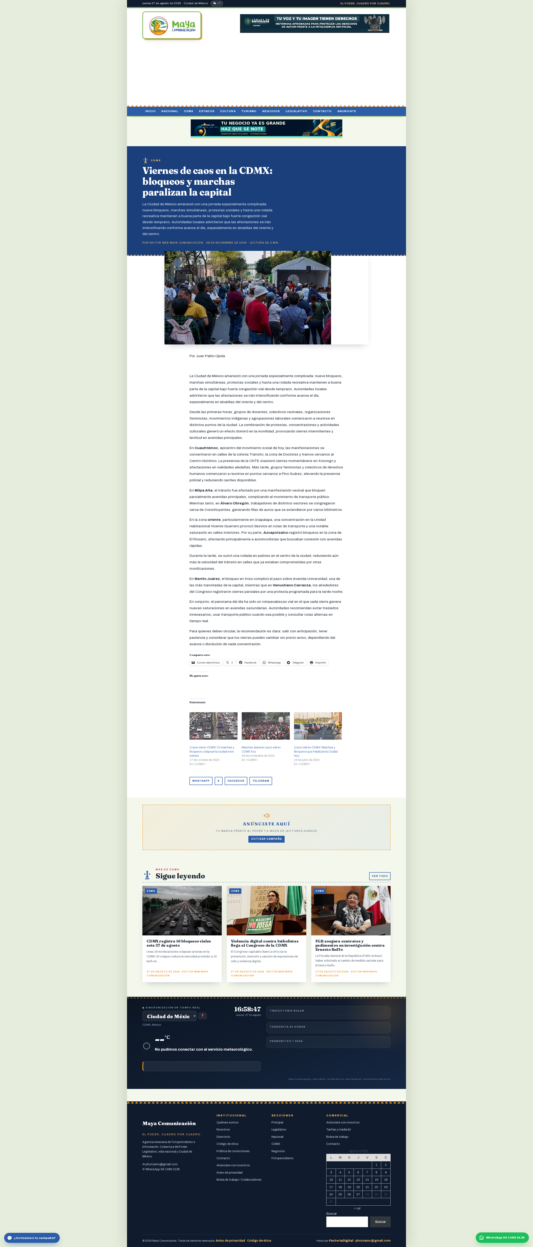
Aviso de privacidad (230, 1172)
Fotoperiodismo (282, 1158)
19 (349, 1187)
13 (358, 1179)
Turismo (249, 111)
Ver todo (380, 876)
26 (349, 1194)
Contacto (322, 111)
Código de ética (227, 1143)
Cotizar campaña (266, 838)
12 (349, 1179)
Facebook (236, 781)
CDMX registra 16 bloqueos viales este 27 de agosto (179, 943)
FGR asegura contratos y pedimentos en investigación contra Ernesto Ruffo (350, 945)
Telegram (260, 781)
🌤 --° (217, 3)
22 (376, 1187)
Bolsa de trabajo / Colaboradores (239, 1179)
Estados (206, 111)
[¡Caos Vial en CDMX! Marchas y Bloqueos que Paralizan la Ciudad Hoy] (318, 726)
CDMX (188, 111)
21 (367, 1187)
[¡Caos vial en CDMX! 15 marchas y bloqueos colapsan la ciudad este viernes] (213, 726)
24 (331, 1194)
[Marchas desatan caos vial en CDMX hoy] (266, 726)
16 (386, 1179)
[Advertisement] (266, 73)
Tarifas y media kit (338, 1129)
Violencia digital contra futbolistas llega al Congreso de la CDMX (265, 943)
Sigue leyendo (180, 875)
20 (358, 1187)
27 (358, 1194)
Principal (277, 1122)
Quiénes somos (227, 1122)
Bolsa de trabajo (337, 1136)
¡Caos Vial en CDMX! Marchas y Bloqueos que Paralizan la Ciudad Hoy (316, 751)
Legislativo (296, 111)
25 (340, 1194)
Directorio (223, 1136)
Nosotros (223, 1129)
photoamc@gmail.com (162, 1164)
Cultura (227, 111)
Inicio (150, 111)
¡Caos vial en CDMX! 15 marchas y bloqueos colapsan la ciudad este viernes (211, 751)
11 (340, 1179)
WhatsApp (201, 781)
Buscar (331, 1213)
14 (367, 1179)
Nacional (169, 111)
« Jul (357, 1208)
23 (386, 1187)
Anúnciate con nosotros (233, 1165)
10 (331, 1179)
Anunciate (346, 111)
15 (376, 1179)
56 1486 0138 (170, 1169)
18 (340, 1187)
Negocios (271, 111)
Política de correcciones (233, 1151)
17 (331, 1187)
